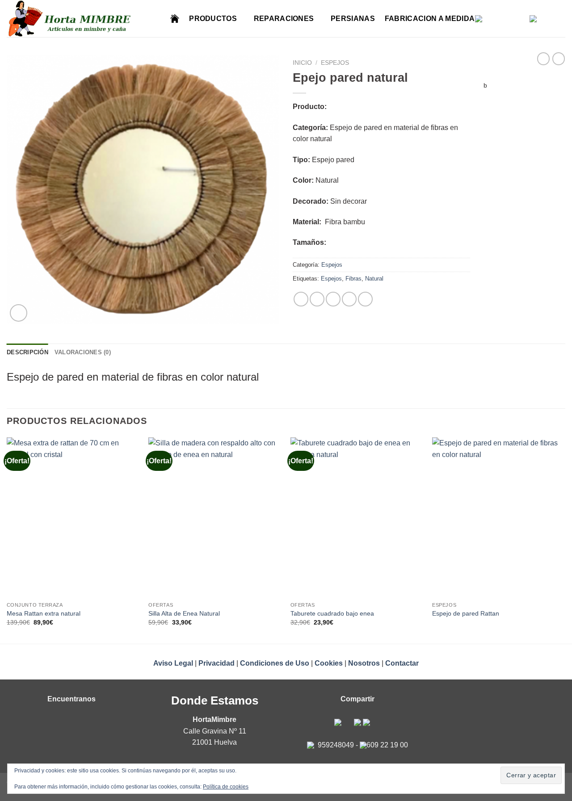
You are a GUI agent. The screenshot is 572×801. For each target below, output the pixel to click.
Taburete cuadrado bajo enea (332, 613)
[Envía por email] (333, 299)
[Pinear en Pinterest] (349, 299)
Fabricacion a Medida (430, 18)
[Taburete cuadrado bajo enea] (357, 517)
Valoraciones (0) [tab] (83, 352)
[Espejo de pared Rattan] (498, 517)
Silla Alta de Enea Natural (184, 613)
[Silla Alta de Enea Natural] (215, 517)
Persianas (353, 18)
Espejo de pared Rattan (465, 613)
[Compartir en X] (317, 299)
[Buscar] (156, 18)
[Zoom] (18, 313)
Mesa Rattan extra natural (43, 613)
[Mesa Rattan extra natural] (73, 517)
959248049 (336, 745)
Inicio (302, 62)
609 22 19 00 (387, 745)
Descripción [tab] (27, 352)
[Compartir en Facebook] (301, 299)
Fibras (353, 278)
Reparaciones (284, 18)
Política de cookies (225, 787)
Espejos (335, 62)
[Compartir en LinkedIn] (365, 299)
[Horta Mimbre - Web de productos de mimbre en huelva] (73, 18)
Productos (213, 18)
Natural (374, 278)
